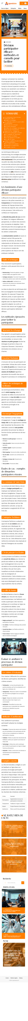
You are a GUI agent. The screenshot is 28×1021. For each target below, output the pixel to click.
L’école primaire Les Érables (13, 137)
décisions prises (6, 179)
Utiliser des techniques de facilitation (15, 128)
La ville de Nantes (10, 139)
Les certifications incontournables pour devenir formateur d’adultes (11, 911)
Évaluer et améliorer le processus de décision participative (14, 141)
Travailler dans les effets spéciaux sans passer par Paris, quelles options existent (13, 955)
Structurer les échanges (12, 125)
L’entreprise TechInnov (11, 136)
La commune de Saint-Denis (13, 134)
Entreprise (9, 65)
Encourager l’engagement (12, 129)
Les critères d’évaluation (12, 144)
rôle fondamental (7, 159)
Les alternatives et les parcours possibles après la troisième (14, 861)
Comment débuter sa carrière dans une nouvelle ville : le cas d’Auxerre (14, 844)
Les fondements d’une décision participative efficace (13, 118)
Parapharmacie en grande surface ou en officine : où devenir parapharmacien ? (12, 936)
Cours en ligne (8, 909)
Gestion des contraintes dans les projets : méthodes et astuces (14, 826)
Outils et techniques (11, 120)
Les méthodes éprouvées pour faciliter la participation (14, 122)
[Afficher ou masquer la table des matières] (21, 114)
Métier (6, 934)
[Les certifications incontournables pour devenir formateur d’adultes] (13, 898)
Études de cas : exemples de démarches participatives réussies (13, 132)
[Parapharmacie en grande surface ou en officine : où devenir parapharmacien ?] (13, 923)
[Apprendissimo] (10, 3)
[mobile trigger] (2, 3)
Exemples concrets (10, 147)
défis (12, 172)
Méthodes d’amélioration (12, 145)
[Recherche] (22, 3)
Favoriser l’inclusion (11, 126)
